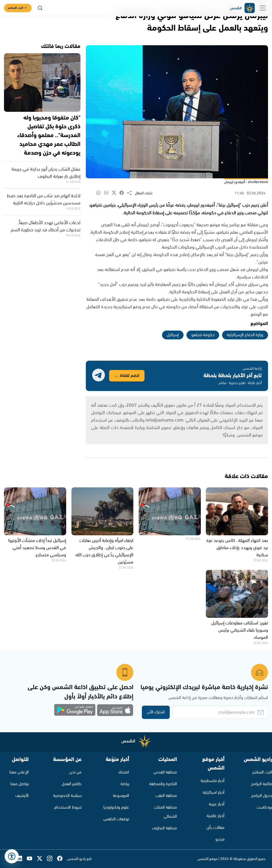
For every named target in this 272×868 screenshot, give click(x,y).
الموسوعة (121, 796)
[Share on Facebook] (123, 193)
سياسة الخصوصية (67, 796)
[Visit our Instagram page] (52, 859)
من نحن (75, 772)
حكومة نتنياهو (202, 335)
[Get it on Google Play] (75, 710)
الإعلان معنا (19, 772)
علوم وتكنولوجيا (116, 807)
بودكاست (264, 807)
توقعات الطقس (116, 819)
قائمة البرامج (261, 784)
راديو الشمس (258, 759)
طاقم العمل (72, 784)
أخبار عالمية (215, 816)
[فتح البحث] (40, 8)
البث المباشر (15, 8)
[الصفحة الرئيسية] (242, 8)
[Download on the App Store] (115, 710)
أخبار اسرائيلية (213, 792)
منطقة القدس (165, 772)
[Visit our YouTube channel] (32, 859)
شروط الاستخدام (68, 807)
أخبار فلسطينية (212, 781)
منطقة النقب (166, 796)
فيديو (219, 839)
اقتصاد (123, 772)
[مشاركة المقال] (131, 193)
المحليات (167, 759)
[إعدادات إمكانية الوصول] (12, 856)
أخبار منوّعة (117, 759)
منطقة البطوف (164, 828)
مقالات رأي (215, 828)
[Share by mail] (108, 193)
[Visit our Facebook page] (62, 859)
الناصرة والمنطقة (163, 784)
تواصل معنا (19, 784)
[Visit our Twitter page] (42, 859)
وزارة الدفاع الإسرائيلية (245, 335)
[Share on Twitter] (116, 193)
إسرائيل (173, 335)
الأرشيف (22, 796)
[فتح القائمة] (262, 8)
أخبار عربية (216, 804)
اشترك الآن (156, 712)
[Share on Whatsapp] (100, 193)
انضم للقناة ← (126, 376)
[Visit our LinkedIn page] (22, 859)
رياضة (125, 784)
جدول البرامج (261, 796)
